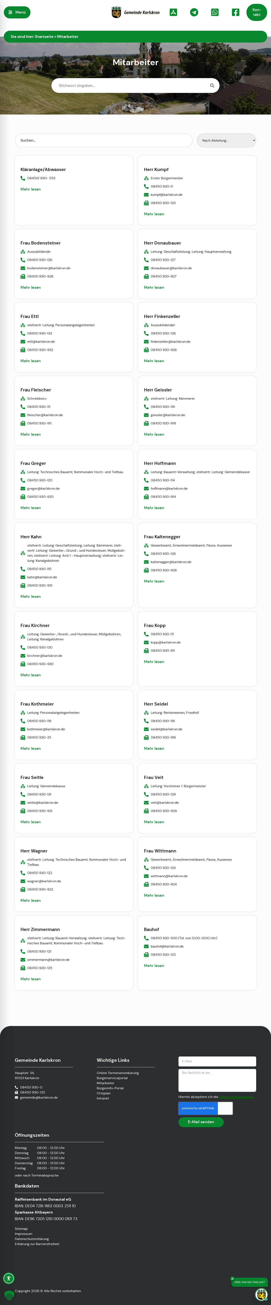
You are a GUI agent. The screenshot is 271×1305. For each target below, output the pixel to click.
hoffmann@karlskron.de (169, 488)
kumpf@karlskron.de (167, 195)
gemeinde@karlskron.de (39, 1097)
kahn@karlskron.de (42, 577)
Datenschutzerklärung (236, 1097)
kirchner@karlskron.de (44, 656)
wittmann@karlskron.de (169, 876)
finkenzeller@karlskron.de (170, 342)
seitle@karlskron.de (42, 803)
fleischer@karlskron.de (45, 415)
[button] (9, 1295)
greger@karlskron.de (43, 488)
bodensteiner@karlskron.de (48, 268)
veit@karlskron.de (165, 803)
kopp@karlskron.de (166, 642)
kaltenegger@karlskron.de (171, 562)
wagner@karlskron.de (44, 881)
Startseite (44, 36)
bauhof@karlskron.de (167, 946)
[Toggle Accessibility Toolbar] (8, 1278)
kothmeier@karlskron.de (46, 729)
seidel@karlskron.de (166, 729)
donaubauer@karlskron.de (171, 268)
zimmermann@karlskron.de (48, 960)
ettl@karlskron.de (41, 342)
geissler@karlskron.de (168, 415)
